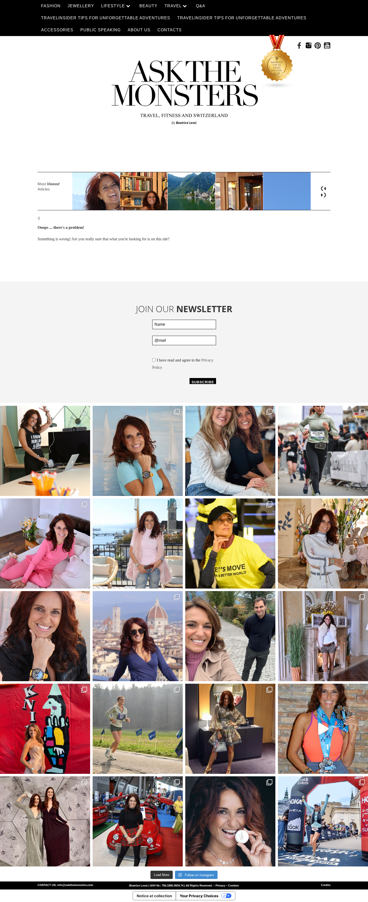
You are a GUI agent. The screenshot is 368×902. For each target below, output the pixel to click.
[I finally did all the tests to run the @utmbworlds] (323, 821)
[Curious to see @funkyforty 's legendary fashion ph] (323, 636)
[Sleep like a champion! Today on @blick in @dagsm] (45, 543)
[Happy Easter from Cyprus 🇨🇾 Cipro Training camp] (323, 543)
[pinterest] (317, 45)
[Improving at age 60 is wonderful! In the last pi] (323, 451)
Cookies (233, 885)
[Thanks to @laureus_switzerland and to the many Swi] (230, 636)
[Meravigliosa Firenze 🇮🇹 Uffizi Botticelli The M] (138, 636)
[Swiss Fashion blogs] (277, 62)
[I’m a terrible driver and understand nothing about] (138, 821)
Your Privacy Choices (199, 895)
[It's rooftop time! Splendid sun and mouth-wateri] (138, 543)
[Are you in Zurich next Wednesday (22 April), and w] (138, 451)
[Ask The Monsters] (184, 89)
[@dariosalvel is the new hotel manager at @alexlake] (230, 451)
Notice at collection (154, 895)
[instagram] (308, 45)
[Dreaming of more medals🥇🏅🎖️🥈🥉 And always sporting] (323, 729)
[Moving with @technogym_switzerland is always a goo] (230, 543)
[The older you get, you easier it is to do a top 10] (138, 729)
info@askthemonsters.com (75, 884)
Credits (325, 884)
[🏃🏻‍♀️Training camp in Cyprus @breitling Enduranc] (45, 636)
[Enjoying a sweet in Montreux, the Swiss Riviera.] (230, 821)
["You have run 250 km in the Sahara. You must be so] (45, 451)
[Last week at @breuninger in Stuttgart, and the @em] (230, 729)
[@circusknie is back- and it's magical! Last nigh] (45, 729)
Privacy (220, 885)
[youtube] (327, 45)
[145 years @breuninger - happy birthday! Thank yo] (45, 821)
